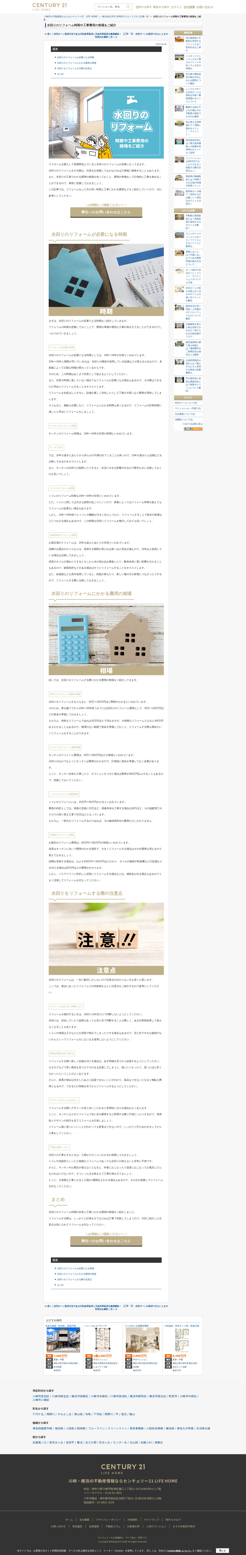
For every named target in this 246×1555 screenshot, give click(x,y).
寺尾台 (196, 1363)
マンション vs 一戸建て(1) (188, 408)
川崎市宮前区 (41, 1396)
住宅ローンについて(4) (186, 403)
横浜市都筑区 (138, 1396)
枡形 (155, 1363)
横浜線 (170, 1428)
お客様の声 (133, 1526)
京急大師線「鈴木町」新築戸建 (60, 1326)
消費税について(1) (184, 419)
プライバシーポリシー (108, 1519)
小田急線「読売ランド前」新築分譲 (181, 1326)
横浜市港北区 (157, 1396)
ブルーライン (96, 1428)
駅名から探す (161, 7)
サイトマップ (151, 1519)
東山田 (78, 1414)
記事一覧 (128, 33)
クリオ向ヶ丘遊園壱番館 (137, 1326)
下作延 (98, 1414)
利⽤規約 (133, 1519)
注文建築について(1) (185, 414)
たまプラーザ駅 (100, 1367)
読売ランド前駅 (180, 1367)
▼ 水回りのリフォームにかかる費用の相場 (75, 63)
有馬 (88, 1414)
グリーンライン (117, 1428)
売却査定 (77, 1526)
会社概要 (189, 7)
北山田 (134, 1442)
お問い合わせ (204, 7)
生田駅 (136, 1367)
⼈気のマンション (156, 1526)
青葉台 (159, 1442)
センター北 (120, 1442)
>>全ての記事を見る (192, 424)
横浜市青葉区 (107, 1363)
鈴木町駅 (58, 1367)
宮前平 (70, 1442)
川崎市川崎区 (68, 1363)
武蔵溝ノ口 (40, 1442)
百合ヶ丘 (104, 1442)
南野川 (51, 1414)
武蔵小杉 (146, 1442)
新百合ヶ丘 (56, 1442)
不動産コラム (112, 1526)
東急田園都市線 (42, 1428)
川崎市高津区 (118, 1396)
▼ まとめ (59, 74)
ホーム (69, 1519)
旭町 (76, 1363)
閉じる (222, 1550)
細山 (132, 1414)
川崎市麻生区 (60, 1396)
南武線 (59, 1428)
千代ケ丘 (38, 1414)
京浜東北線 (203, 1428)
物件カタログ (173, 1519)
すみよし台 (65, 1414)
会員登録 (94, 1526)
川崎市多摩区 (147, 1363)
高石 (124, 1414)
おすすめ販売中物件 (184, 1526)
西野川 (109, 1414)
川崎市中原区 (188, 1396)
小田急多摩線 (154, 1428)
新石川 (116, 1363)
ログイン (176, 7)
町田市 (173, 1396)
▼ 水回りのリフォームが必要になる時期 (74, 57)
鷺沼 (80, 1442)
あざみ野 (91, 1442)
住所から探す (144, 7)
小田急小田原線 (76, 1428)
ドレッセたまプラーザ (96, 1326)
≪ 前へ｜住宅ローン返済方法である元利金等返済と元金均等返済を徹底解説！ (83, 34)
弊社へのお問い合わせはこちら (106, 212)
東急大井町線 (185, 1428)
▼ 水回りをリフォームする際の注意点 (73, 68)
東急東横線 (137, 1428)
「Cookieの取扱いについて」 (179, 1551)
